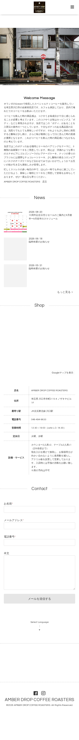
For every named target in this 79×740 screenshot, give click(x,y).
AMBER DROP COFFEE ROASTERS (39, 700)
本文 (6, 553)
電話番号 (10, 536)
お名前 (8, 503)
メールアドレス (14, 520)
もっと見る (64, 292)
